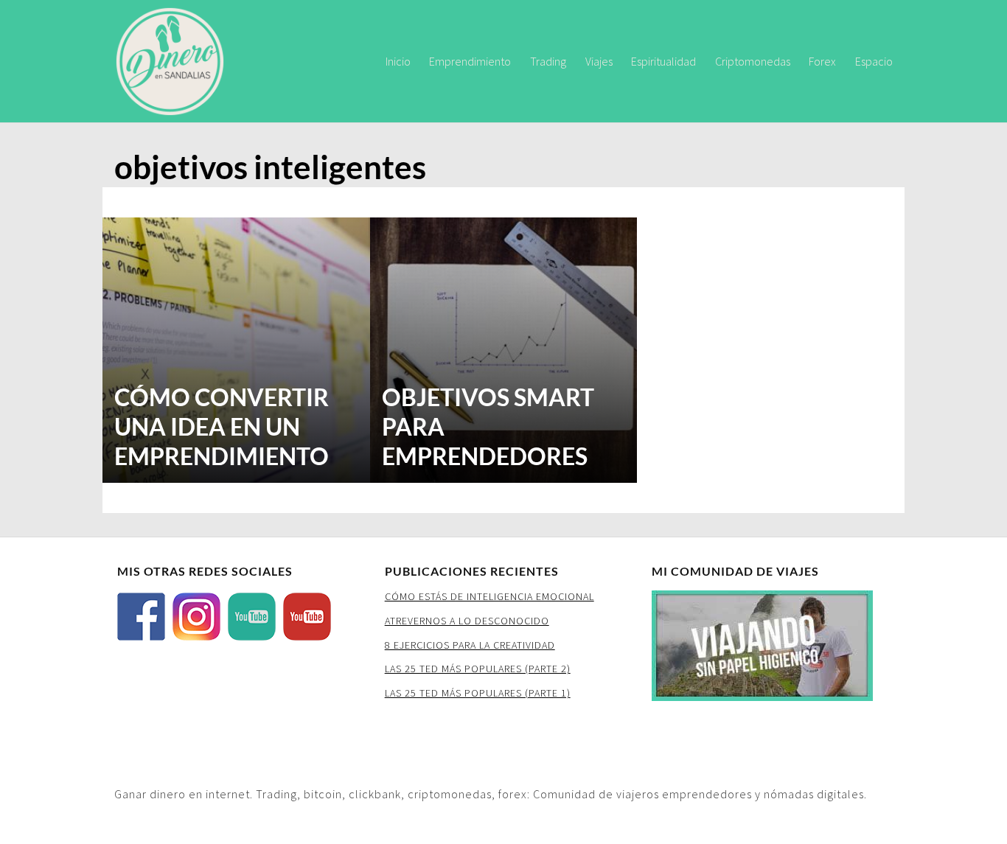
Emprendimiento (470, 61)
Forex (822, 61)
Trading (548, 61)
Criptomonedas (752, 61)
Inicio (398, 61)
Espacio (874, 61)
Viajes (599, 61)
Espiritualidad (663, 61)
